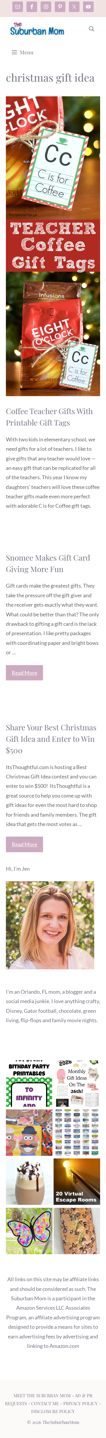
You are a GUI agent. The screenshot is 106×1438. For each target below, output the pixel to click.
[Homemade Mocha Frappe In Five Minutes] (29, 1182)
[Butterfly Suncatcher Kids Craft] (29, 1232)
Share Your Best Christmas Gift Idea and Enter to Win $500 (51, 738)
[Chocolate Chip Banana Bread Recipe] (77, 1232)
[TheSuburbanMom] (37, 29)
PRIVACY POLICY (80, 1403)
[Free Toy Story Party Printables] (29, 1084)
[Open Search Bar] (91, 29)
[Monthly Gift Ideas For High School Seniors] (77, 1084)
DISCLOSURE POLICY (53, 1411)
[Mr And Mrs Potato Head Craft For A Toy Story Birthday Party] (29, 1133)
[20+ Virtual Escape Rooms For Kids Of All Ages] (77, 1182)
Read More (24, 673)
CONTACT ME (45, 1403)
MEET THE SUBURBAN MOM (42, 1395)
